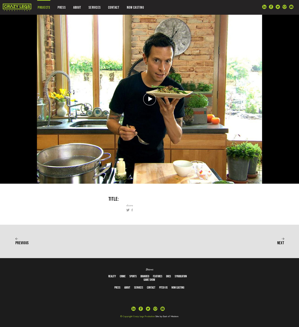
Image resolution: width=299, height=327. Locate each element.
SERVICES (95, 7)
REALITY (112, 276)
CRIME (123, 276)
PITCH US (163, 287)
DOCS (168, 276)
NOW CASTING (135, 7)
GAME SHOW (149, 279)
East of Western (170, 316)
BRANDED (145, 276)
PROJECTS (44, 7)
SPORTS (133, 276)
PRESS (62, 7)
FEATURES (157, 276)
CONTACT (113, 7)
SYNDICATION (181, 276)
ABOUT (77, 7)
